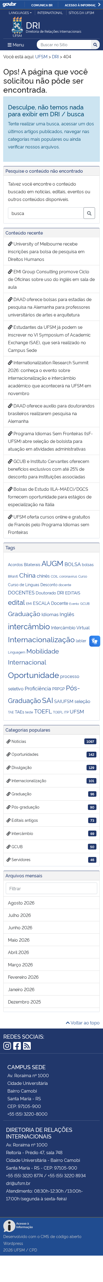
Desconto (48, 584)
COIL (54, 576)
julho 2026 (19, 915)
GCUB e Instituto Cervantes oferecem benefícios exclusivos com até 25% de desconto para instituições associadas (48, 468)
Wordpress (13, 1243)
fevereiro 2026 (23, 977)
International (50, 12)
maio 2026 (19, 940)
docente (65, 584)
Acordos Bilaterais (24, 564)
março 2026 (20, 964)
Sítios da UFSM (81, 12)
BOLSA (73, 564)
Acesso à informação (82, 5)
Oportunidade (33, 674)
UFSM (77, 711)
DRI (60, 592)
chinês (43, 576)
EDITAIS (72, 592)
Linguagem (16, 652)
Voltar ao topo (85, 1022)
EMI (29, 603)
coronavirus (68, 576)
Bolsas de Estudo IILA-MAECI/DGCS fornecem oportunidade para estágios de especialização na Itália (49, 496)
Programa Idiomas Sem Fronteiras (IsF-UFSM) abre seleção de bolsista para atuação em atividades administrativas (50, 441)
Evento (74, 604)
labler (81, 640)
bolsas (88, 564)
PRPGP (58, 688)
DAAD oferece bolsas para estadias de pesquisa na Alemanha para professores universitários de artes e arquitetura (49, 307)
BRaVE (13, 576)
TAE (11, 712)
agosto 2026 (21, 903)
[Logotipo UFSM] (17, 25)
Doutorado (46, 592)
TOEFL (43, 711)
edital (16, 601)
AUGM (52, 563)
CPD (33, 1249)
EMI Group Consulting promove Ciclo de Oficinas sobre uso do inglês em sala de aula (51, 279)
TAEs (19, 712)
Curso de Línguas (23, 584)
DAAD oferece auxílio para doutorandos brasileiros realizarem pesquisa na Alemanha (51, 413)
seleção (82, 701)
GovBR (9, 4)
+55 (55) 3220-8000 (27, 1114)
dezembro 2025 (24, 1002)
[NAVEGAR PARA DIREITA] (99, 4)
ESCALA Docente (50, 603)
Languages (19, 12)
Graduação (24, 613)
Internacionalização (41, 639)
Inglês (67, 613)
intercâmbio (29, 626)
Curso (82, 576)
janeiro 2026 (21, 989)
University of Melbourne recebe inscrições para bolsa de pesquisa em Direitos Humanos (46, 251)
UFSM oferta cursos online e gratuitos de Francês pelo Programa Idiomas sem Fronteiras (49, 524)
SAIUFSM (63, 701)
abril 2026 (18, 952)
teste (29, 712)
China (27, 574)
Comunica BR (41, 5)
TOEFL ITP (61, 712)
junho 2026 (20, 927)
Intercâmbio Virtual (70, 627)
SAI (47, 700)
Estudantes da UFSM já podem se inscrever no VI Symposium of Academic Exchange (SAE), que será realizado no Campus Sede (49, 338)
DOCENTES (21, 592)
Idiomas (50, 614)
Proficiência (38, 688)
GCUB (85, 603)
